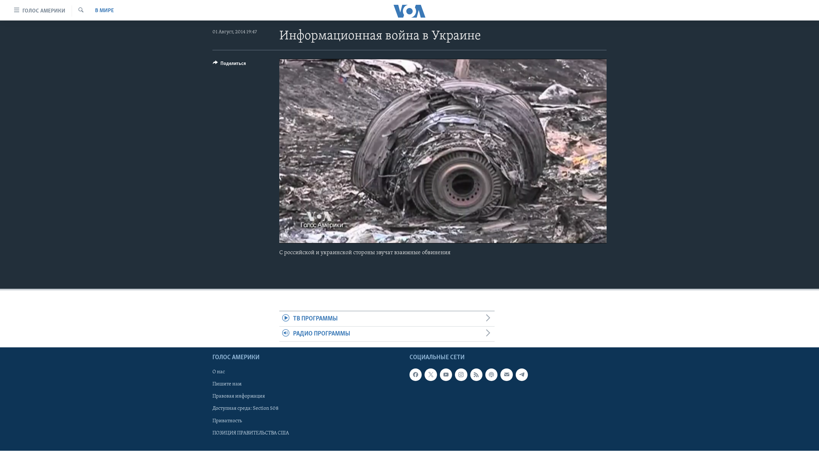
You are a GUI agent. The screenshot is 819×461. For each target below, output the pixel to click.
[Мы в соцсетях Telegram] (522, 375)
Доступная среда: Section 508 (245, 408)
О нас (218, 372)
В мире (104, 11)
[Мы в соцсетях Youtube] (446, 375)
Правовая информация (238, 396)
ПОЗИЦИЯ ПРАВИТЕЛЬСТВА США (250, 433)
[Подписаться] (506, 375)
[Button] (229, 65)
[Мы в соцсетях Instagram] (461, 375)
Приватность (227, 421)
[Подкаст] (491, 375)
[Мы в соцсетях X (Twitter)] (431, 375)
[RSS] (476, 375)
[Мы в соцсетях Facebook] (416, 375)
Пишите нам (227, 384)
